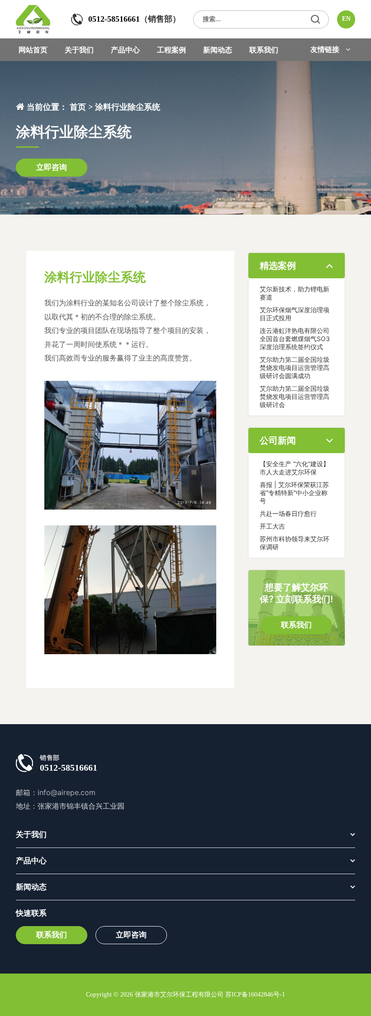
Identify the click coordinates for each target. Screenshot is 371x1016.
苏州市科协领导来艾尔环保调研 (294, 543)
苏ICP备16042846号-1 (255, 994)
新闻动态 (217, 49)
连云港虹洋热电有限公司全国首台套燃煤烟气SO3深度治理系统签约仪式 (295, 339)
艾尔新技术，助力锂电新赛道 (294, 293)
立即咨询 (51, 167)
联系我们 (263, 49)
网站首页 (33, 49)
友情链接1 (331, 65)
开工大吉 (272, 526)
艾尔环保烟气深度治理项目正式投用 (294, 314)
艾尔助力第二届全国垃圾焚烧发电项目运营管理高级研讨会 (294, 396)
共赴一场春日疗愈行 (288, 513)
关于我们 (79, 49)
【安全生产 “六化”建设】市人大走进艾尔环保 (294, 468)
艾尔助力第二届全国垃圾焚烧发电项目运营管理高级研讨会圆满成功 (294, 367)
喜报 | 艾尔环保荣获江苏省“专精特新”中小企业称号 (294, 493)
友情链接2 (331, 84)
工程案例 (171, 49)
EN (346, 18)
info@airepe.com (66, 792)
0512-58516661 (114, 18)
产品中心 (125, 49)
